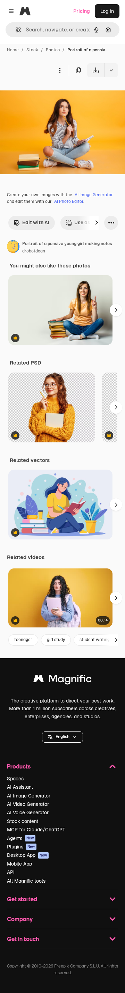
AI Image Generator (94, 195)
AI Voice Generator (28, 812)
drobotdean (33, 251)
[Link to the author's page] (13, 247)
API (11, 872)
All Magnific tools (26, 881)
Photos (53, 50)
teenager (23, 639)
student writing (95, 639)
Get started (22, 899)
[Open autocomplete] (15, 29)
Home (13, 50)
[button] (62, 737)
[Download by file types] (111, 70)
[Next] (96, 223)
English (62, 737)
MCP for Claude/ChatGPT (36, 829)
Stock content (22, 821)
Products (19, 766)
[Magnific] (62, 680)
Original (44, 93)
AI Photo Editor (68, 201)
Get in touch (23, 938)
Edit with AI (35, 222)
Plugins (21, 847)
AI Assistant (20, 787)
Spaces (15, 778)
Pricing (81, 11)
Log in (107, 11)
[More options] (60, 70)
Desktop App (27, 855)
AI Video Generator (28, 804)
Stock (32, 50)
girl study (56, 639)
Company (20, 918)
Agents (20, 838)
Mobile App (19, 864)
